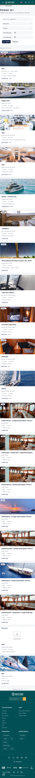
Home (1, 5)
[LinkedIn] (21, 757)
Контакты (4, 727)
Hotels (21, 738)
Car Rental (22, 735)
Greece (5, 742)
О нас (3, 720)
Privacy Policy (22, 713)
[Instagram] (17, 757)
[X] (13, 757)
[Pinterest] (26, 757)
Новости (4, 723)
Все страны (5, 715)
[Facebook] (9, 757)
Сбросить (15, 41)
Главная (4, 710)
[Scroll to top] (3, 774)
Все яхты (4, 713)
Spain (11, 748)
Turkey (5, 748)
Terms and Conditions (24, 710)
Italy (12, 738)
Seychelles (6, 735)
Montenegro (6, 745)
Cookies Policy (22, 715)
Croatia (5, 738)
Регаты (4, 718)
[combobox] (17, 23)
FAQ (3, 725)
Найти (7, 41)
